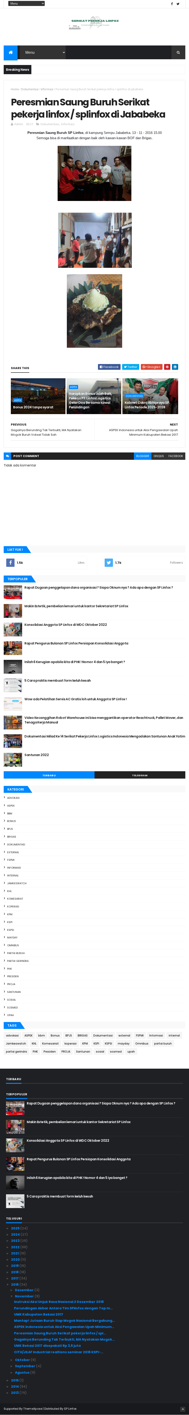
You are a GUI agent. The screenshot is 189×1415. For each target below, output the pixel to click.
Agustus (22, 1372)
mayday (12, 937)
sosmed (12, 1007)
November (25, 1296)
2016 (15, 1284)
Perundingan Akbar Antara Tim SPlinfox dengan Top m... (63, 1308)
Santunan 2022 (36, 755)
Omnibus (13, 945)
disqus (159, 456)
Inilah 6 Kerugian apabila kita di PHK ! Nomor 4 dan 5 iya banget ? (74, 662)
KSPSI (10, 930)
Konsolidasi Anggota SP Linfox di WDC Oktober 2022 (65, 624)
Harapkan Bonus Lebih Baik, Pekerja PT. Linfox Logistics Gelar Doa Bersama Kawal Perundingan (90, 400)
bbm (9, 813)
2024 (16, 1234)
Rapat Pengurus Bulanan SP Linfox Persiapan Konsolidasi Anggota (76, 643)
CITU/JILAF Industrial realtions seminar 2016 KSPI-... (58, 1352)
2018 (15, 1272)
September (25, 1366)
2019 (15, 1265)
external (13, 852)
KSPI (9, 922)
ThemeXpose (32, 1409)
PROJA (11, 984)
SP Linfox (70, 1409)
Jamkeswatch (17, 883)
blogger (142, 456)
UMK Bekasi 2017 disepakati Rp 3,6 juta (47, 1345)
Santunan (14, 992)
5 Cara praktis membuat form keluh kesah (57, 680)
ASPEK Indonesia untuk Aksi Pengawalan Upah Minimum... (64, 1327)
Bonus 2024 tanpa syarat (33, 407)
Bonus (11, 821)
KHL (9, 891)
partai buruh (16, 953)
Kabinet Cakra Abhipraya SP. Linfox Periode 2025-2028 (147, 405)
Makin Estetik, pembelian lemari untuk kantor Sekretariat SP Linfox (76, 606)
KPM (9, 914)
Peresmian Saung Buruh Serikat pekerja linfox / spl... (60, 1333)
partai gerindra (18, 961)
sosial (11, 1000)
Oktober (23, 1360)
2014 (15, 1386)
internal (13, 875)
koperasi (13, 906)
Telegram (140, 775)
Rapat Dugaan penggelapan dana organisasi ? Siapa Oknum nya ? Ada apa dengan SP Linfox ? (98, 587)
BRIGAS (11, 837)
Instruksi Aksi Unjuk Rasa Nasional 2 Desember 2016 (59, 1301)
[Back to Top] (182, 1409)
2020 (16, 1259)
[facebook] (171, 4)
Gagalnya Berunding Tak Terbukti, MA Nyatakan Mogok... (64, 1339)
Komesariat (15, 899)
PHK (9, 969)
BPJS (10, 829)
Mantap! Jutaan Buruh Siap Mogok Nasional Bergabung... (64, 1320)
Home (15, 89)
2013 (15, 1392)
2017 (15, 1278)
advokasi (13, 798)
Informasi (47, 89)
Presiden (13, 976)
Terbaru (49, 775)
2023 (15, 1240)
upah (10, 1015)
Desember (24, 1290)
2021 (15, 1253)
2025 (15, 1228)
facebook (175, 456)
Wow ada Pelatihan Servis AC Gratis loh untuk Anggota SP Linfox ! (75, 699)
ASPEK (17, 400)
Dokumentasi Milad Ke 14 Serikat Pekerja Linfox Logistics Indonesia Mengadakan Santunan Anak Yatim (104, 736)
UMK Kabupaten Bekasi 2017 (38, 1314)
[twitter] (178, 4)
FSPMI (11, 860)
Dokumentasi (29, 89)
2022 (15, 1247)
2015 (15, 1380)
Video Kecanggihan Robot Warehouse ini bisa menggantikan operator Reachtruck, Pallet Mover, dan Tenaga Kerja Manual (103, 720)
